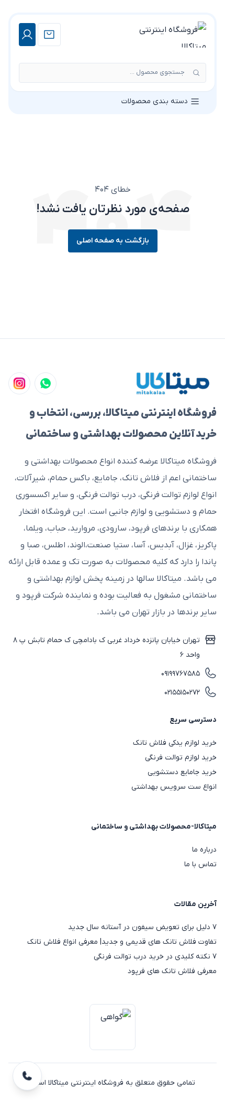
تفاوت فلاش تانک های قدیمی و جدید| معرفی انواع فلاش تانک (122, 942)
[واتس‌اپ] (46, 383)
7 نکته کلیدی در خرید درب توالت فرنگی (155, 957)
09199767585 (180, 674)
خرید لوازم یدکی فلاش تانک (175, 743)
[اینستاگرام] (19, 383)
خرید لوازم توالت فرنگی (181, 758)
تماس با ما (200, 864)
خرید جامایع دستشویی (182, 772)
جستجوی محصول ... (157, 72)
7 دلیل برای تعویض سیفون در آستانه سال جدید (142, 927)
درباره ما (204, 850)
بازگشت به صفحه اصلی (112, 241)
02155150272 (182, 693)
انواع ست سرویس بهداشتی (174, 787)
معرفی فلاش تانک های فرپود (172, 971)
